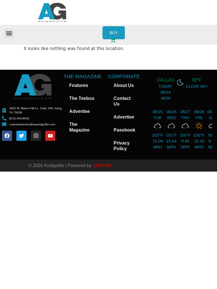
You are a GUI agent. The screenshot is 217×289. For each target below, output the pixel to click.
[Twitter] (21, 136)
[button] (9, 33)
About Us (124, 85)
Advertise (79, 111)
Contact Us (122, 101)
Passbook (124, 130)
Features (78, 85)
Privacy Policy (122, 146)
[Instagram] (36, 136)
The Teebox (81, 98)
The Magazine (79, 127)
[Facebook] (7, 136)
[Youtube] (50, 136)
